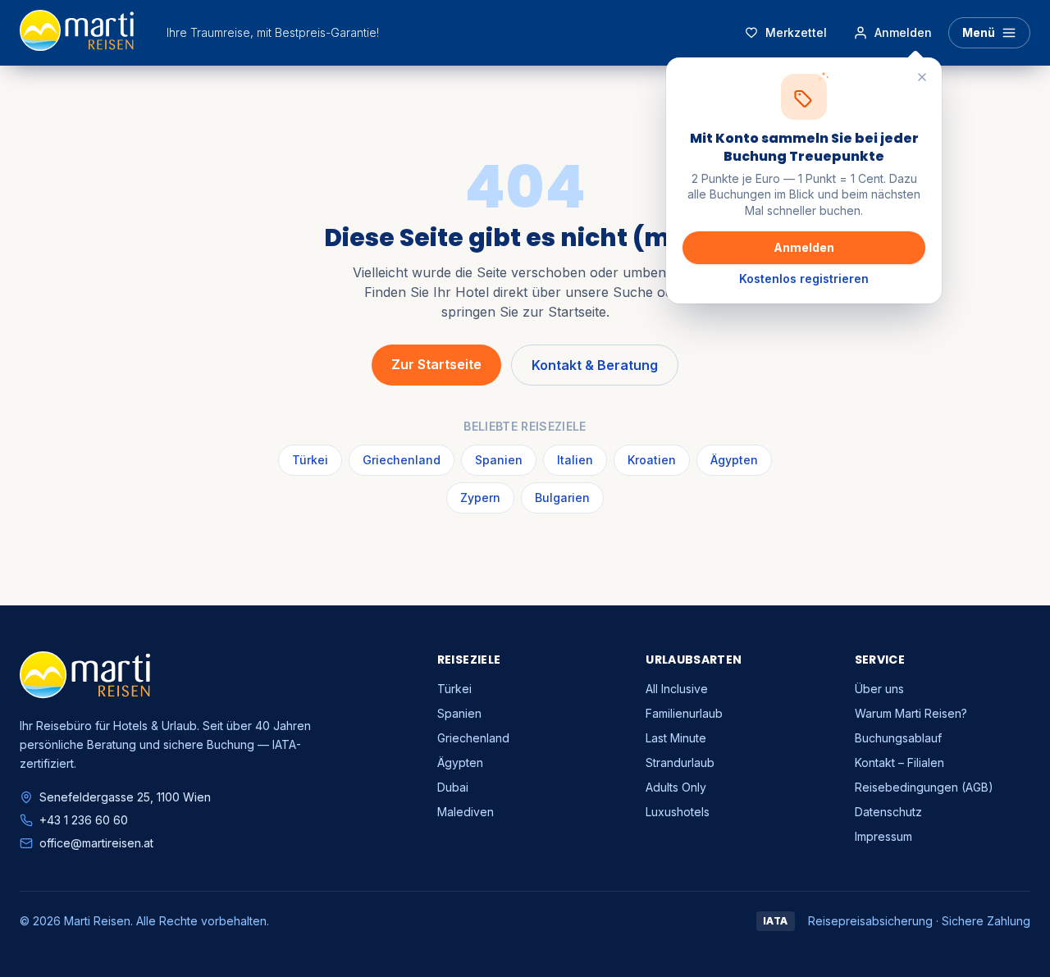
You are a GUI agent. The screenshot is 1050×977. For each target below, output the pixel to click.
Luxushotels (678, 812)
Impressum (883, 836)
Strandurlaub (680, 762)
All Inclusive (677, 689)
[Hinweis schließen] (922, 77)
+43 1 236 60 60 (83, 820)
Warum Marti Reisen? (911, 713)
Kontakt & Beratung (595, 365)
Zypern (480, 497)
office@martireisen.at (96, 843)
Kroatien (652, 460)
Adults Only (676, 787)
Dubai (452, 787)
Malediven (465, 812)
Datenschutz (888, 812)
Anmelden (804, 247)
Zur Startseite (436, 364)
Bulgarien (562, 497)
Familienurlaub (684, 713)
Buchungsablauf (898, 738)
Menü (978, 32)
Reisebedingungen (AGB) (924, 787)
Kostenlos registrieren (804, 278)
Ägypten (734, 460)
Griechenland (402, 460)
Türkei (310, 460)
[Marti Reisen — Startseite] (77, 33)
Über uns (879, 689)
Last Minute (676, 738)
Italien (575, 460)
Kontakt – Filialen (899, 762)
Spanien (499, 460)
